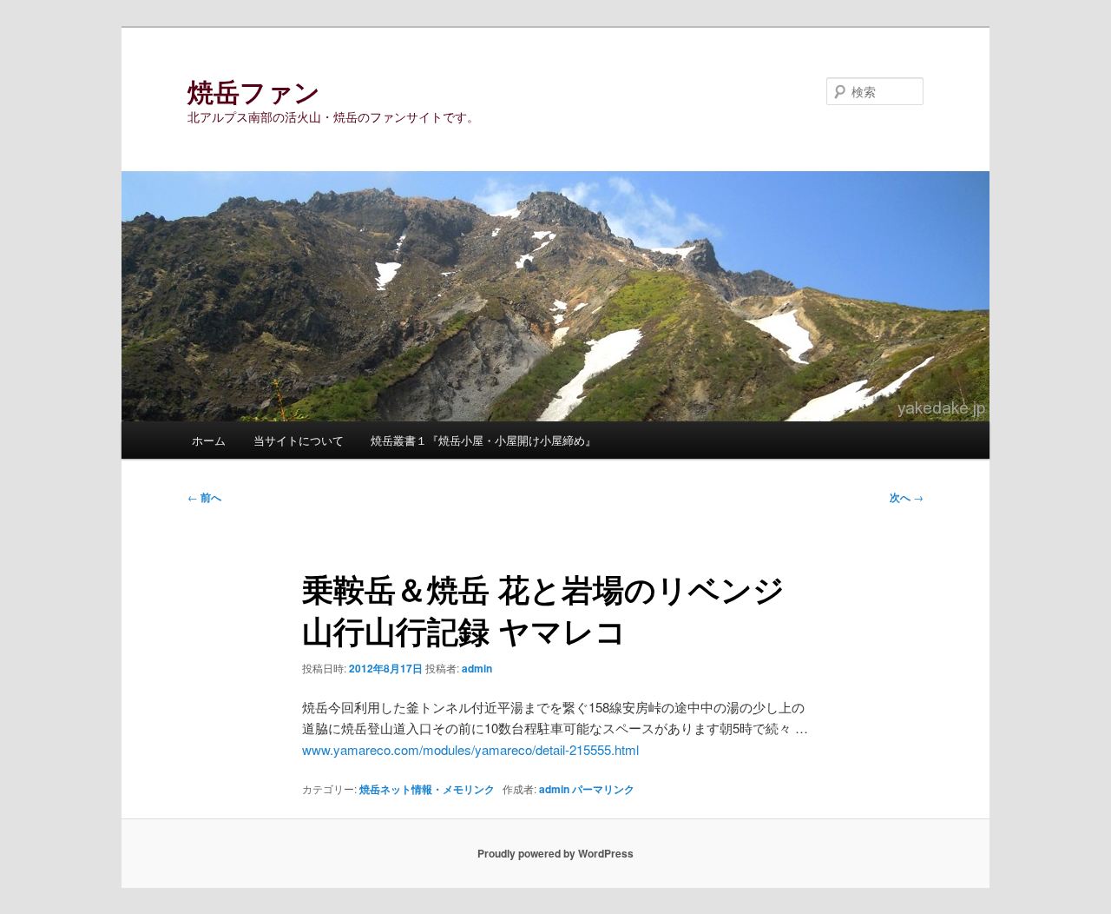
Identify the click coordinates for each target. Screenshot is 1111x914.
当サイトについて (298, 440)
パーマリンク (603, 789)
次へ (907, 497)
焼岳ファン (253, 90)
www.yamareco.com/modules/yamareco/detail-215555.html (470, 749)
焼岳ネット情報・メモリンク (427, 789)
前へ (204, 497)
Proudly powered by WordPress (555, 853)
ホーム (209, 440)
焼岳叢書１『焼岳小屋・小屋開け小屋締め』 (483, 440)
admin (477, 668)
